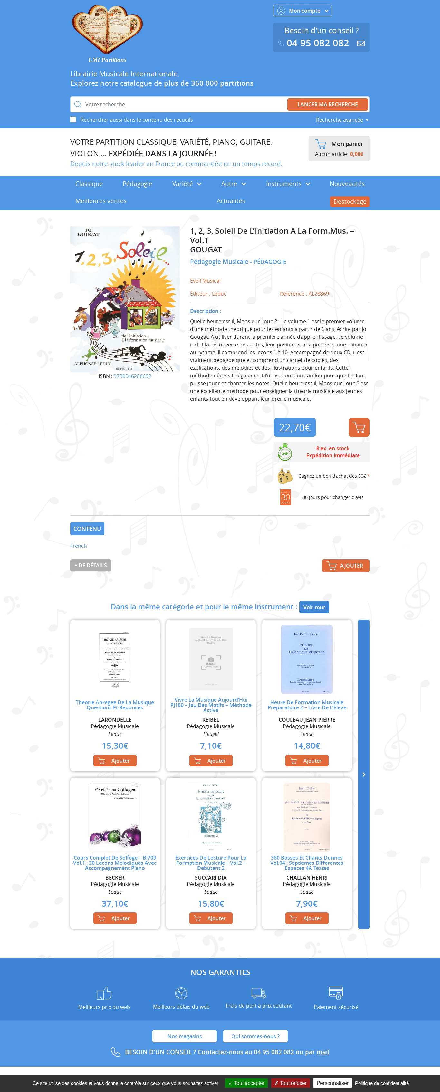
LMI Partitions (107, 59)
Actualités (231, 201)
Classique (89, 184)
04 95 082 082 (318, 43)
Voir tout (314, 607)
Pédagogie (137, 184)
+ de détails (90, 565)
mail (323, 1052)
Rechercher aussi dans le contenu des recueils (137, 119)
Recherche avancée (339, 119)
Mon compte (305, 10)
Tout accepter (248, 1083)
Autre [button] (230, 184)
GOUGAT (206, 249)
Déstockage (350, 201)
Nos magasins (184, 1036)
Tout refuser (293, 1083)
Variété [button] (183, 184)
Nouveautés (347, 184)
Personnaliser (333, 1083)
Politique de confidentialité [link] (382, 1083)
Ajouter (359, 427)
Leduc (219, 293)
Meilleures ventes (101, 201)
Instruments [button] (284, 184)
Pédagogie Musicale (220, 262)
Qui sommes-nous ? (255, 1036)
